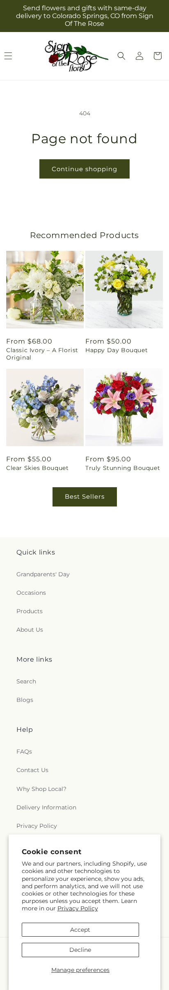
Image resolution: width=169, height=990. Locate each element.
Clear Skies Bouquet (37, 468)
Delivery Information (46, 807)
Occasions (31, 592)
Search (26, 681)
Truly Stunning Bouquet (122, 468)
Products (29, 611)
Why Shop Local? (41, 789)
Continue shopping (84, 169)
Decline (80, 949)
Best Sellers (85, 496)
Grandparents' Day (43, 574)
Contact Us (32, 770)
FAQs (24, 751)
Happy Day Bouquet (116, 350)
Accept (80, 929)
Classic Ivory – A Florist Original (42, 353)
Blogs (24, 700)
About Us (29, 629)
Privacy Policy (77, 908)
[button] (121, 56)
